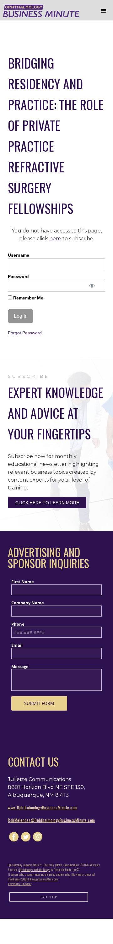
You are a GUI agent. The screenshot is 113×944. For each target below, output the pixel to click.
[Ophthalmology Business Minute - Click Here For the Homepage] (39, 11)
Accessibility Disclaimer (19, 883)
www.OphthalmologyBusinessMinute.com (43, 807)
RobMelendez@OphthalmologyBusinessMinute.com (51, 820)
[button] (103, 11)
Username (18, 255)
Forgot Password (25, 332)
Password (18, 276)
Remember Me (27, 297)
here (55, 239)
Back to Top (48, 897)
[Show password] (92, 286)
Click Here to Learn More (47, 502)
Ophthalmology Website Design (34, 869)
